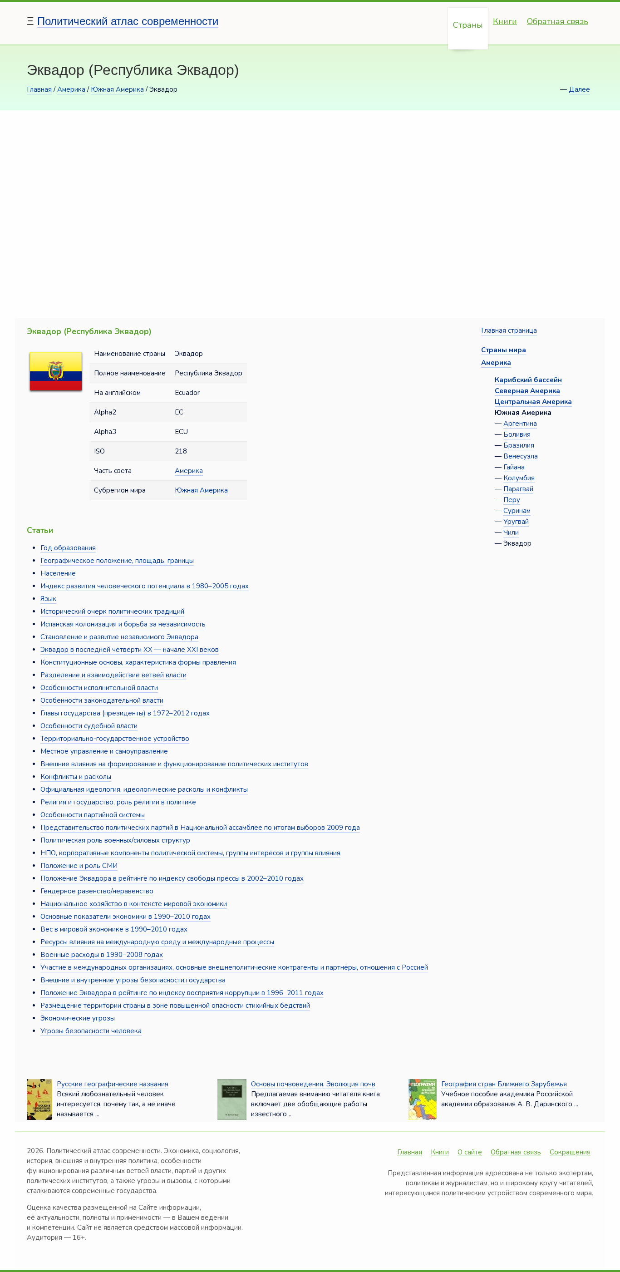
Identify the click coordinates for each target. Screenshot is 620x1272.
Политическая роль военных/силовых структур (115, 840)
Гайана (514, 467)
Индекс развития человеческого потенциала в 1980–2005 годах (144, 586)
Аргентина (520, 423)
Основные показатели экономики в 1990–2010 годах (125, 916)
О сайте (470, 1152)
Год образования (68, 547)
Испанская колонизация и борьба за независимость (123, 624)
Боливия (517, 434)
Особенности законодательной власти (101, 700)
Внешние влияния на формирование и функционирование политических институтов (174, 764)
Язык (48, 598)
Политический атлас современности (127, 21)
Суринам (517, 510)
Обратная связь (557, 21)
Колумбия (519, 478)
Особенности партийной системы (92, 814)
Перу (511, 499)
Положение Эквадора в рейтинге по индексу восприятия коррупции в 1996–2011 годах (182, 992)
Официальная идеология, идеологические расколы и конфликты (144, 789)
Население (58, 573)
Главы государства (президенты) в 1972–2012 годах (125, 713)
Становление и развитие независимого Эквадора (119, 636)
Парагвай (518, 488)
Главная (39, 89)
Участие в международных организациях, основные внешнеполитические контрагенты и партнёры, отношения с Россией (234, 967)
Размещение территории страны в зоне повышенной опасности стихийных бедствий (175, 1005)
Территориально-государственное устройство (114, 738)
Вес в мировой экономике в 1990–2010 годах (113, 929)
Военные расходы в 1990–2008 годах (101, 954)
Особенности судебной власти (89, 725)
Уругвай (516, 521)
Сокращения (570, 1152)
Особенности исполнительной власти (99, 687)
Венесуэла (520, 456)
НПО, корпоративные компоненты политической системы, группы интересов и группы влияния (190, 853)
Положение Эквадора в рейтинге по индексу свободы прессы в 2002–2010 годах (172, 878)
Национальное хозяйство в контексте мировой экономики (133, 903)
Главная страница (509, 330)
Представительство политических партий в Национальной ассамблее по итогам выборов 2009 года (200, 827)
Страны (468, 25)
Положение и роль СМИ (79, 865)
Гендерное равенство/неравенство (96, 891)
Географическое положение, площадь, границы (117, 560)
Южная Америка (117, 89)
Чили (511, 532)
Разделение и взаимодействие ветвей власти (113, 675)
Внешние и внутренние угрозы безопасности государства (133, 980)
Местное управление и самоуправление (104, 751)
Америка (71, 89)
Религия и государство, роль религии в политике (118, 802)
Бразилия (518, 445)
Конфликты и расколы (75, 776)
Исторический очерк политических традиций (112, 611)
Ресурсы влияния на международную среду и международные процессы (157, 942)
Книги (505, 21)
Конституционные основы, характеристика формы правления (138, 662)
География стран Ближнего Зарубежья (504, 1084)
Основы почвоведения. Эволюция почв (313, 1084)
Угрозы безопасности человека (91, 1030)
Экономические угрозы (77, 1018)
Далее (579, 89)
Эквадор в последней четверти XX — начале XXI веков (129, 649)
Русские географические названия (112, 1084)
